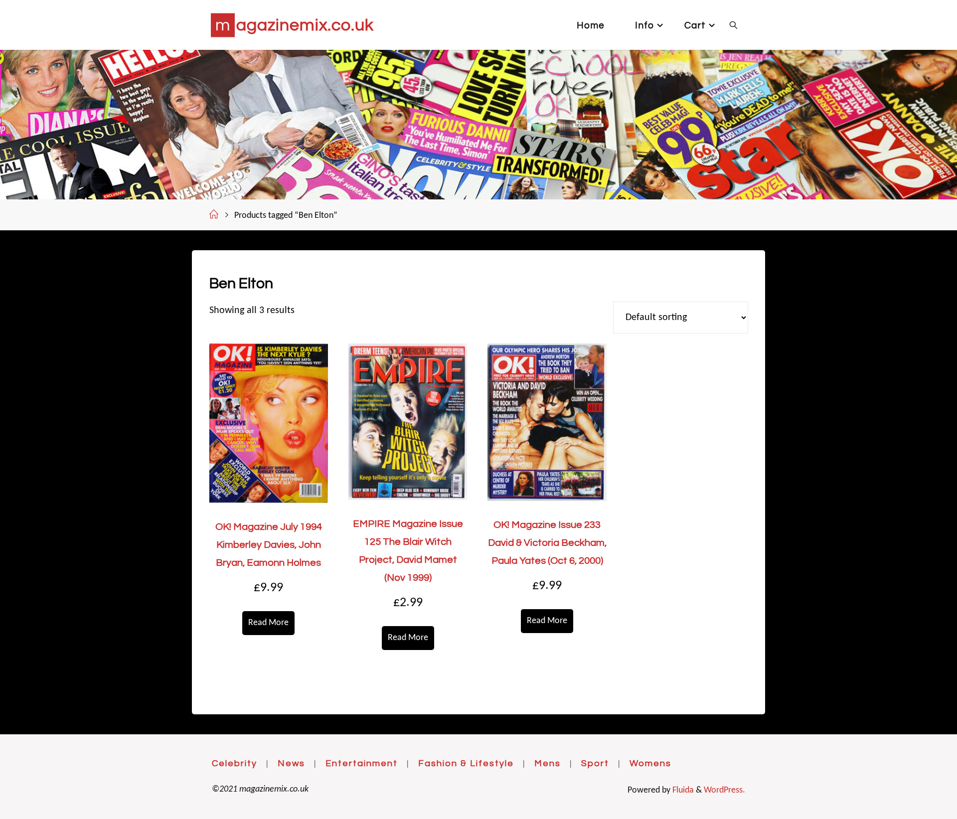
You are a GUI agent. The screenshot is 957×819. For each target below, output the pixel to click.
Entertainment (361, 763)
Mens (547, 763)
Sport (595, 763)
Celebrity (234, 763)
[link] (733, 25)
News (291, 763)
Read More (268, 623)
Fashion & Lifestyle (466, 763)
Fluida (682, 790)
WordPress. (724, 790)
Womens (650, 763)
